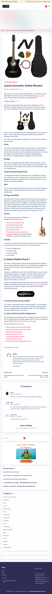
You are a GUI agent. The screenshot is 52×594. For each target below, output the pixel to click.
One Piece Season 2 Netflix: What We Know (15, 479)
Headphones (6, 517)
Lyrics (4, 523)
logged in (24, 428)
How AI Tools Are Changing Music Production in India (17, 475)
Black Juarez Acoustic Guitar (15, 222)
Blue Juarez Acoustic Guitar (14, 227)
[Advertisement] (26, 19)
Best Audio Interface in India (11, 472)
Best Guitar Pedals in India (14, 332)
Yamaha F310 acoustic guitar (27, 321)
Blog (3, 570)
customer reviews (37, 284)
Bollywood (6, 500)
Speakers (5, 541)
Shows (5, 538)
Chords (5, 506)
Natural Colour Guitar (12, 229)
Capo (4, 503)
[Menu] (49, 6)
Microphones (6, 526)
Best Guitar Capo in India (13, 334)
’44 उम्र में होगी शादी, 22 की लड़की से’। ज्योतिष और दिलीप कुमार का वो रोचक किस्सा (20, 482)
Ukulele (5, 544)
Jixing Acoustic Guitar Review (15, 336)
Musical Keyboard (7, 529)
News (4, 532)
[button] (16, 366)
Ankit (15, 354)
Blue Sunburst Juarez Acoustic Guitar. (17, 232)
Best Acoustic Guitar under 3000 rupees (18, 327)
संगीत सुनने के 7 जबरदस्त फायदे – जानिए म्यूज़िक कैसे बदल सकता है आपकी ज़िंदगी (19, 486)
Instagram (6, 520)
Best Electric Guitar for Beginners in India (18, 341)
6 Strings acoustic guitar (11, 82)
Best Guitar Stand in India (14, 338)
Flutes (4, 512)
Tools (3, 578)
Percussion (6, 535)
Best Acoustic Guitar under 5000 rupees (18, 329)
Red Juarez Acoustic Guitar (14, 225)
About (3, 572)
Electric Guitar (7, 509)
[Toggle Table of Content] (17, 101)
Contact (4, 575)
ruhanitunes (13, 414)
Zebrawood (9, 234)
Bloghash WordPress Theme (38, 591)
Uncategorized (7, 547)
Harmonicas (6, 514)
